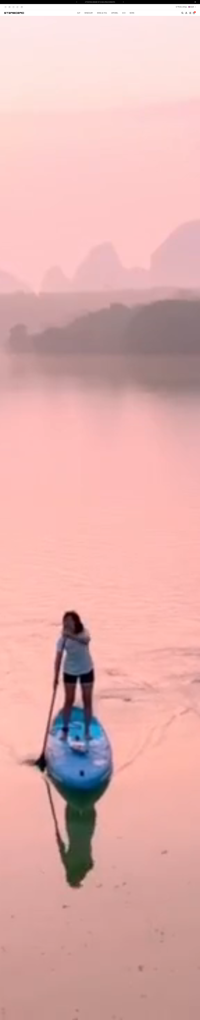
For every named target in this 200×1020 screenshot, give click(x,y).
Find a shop (182, 7)
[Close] (195, 2)
